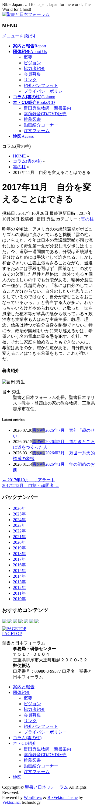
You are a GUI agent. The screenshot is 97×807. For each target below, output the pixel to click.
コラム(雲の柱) (27, 737)
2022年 (19, 531)
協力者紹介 (34, 68)
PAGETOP (12, 633)
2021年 (19, 536)
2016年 (19, 565)
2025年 (19, 514)
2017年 (19, 559)
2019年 (19, 548)
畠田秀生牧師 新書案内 (47, 108)
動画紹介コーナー (41, 125)
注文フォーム (37, 130)
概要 (28, 57)
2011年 (19, 593)
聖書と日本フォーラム (46, 787)
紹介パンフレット (41, 85)
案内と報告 (23, 687)
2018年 (19, 553)
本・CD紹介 (24, 743)
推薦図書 (32, 119)
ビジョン (32, 63)
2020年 (19, 542)
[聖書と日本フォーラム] (26, 14)
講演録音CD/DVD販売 (45, 113)
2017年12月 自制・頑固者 (30, 485)
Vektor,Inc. (11, 802)
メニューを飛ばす (19, 36)
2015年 (19, 570)
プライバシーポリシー (45, 91)
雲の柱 (87, 219)
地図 (17, 777)
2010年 (19, 599)
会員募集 (32, 74)
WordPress (33, 797)
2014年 (19, 576)
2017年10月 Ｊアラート (28, 480)
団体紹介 (21, 692)
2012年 (19, 587)
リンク (30, 80)
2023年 (19, 525)
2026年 (19, 508)
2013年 (19, 582)
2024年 (19, 519)
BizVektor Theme (62, 797)
